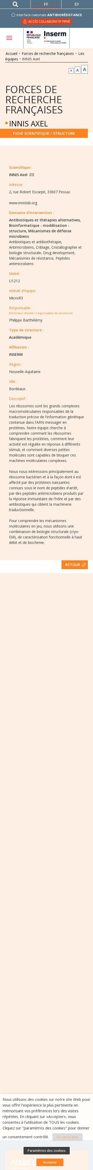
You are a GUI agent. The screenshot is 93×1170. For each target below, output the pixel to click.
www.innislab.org (23, 202)
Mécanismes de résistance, (32, 258)
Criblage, (43, 247)
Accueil (11, 53)
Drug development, (59, 252)
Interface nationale (49, 15)
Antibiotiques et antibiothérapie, (35, 241)
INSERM (16, 354)
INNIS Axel (18, 174)
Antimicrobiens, (22, 247)
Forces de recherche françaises (48, 53)
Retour (72, 564)
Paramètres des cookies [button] (47, 1150)
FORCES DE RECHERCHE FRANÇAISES (34, 99)
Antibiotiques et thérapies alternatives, (45, 219)
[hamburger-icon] (9, 38)
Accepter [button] (50, 1162)
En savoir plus (68, 1137)
